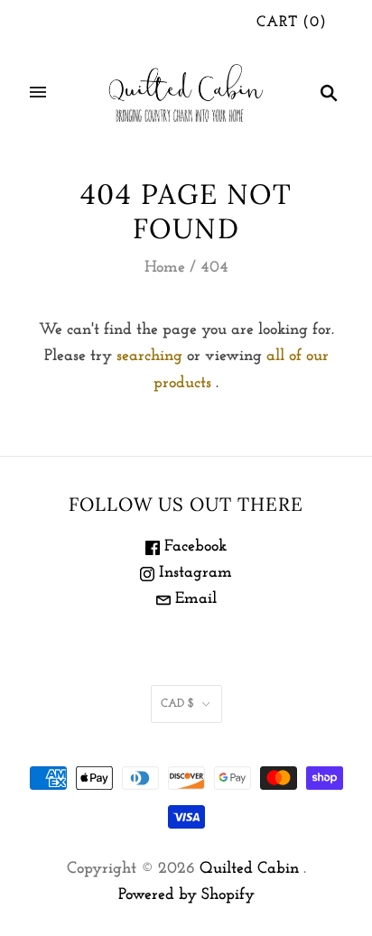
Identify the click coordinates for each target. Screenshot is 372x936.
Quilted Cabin (249, 869)
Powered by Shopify (186, 895)
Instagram (193, 573)
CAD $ (177, 703)
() (291, 22)
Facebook (193, 547)
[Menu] (38, 92)
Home (164, 268)
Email (194, 599)
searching (149, 356)
